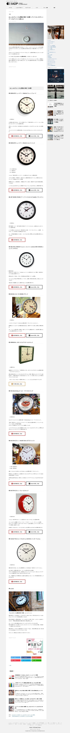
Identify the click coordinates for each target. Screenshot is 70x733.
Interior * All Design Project (35, 727)
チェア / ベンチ (28, 7)
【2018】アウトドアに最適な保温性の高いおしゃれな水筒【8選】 (28, 682)
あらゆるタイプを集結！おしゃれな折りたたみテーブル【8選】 (23, 714)
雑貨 (54, 7)
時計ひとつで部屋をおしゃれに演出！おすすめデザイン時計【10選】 (28, 698)
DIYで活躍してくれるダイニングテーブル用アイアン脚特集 (58, 121)
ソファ (37, 7)
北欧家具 (49, 56)
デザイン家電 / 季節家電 (52, 46)
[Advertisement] (26, 75)
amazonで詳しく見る (35, 136)
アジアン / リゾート (51, 60)
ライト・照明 (45, 7)
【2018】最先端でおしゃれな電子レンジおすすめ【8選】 (22, 716)
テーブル (10, 7)
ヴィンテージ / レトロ (51, 62)
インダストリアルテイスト (52, 58)
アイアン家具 (50, 54)
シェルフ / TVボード (19, 7)
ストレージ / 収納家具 (51, 45)
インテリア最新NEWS (51, 65)
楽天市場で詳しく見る (17, 136)
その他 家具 (50, 57)
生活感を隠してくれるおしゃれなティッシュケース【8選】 (26, 675)
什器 (48, 50)
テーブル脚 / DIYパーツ (52, 52)
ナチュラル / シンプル (51, 61)
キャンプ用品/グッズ (51, 49)
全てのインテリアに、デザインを (35, 729)
